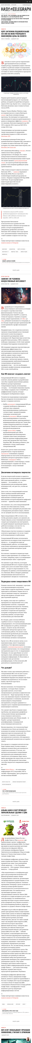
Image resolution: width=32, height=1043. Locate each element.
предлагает (5, 453)
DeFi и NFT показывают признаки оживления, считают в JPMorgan (15, 1031)
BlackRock (4, 147)
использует (11, 404)
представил (12, 430)
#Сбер (24, 1004)
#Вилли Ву (4, 254)
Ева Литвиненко (5, 815)
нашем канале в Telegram (9, 243)
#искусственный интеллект (19, 781)
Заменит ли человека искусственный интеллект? (13, 279)
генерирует (12, 459)
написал (16, 172)
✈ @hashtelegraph (26, 5)
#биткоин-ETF (5, 251)
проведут (21, 840)
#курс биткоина (5, 5)
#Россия (13, 5)
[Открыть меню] (30, 1)
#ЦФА (3, 1004)
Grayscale (13, 147)
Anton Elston (10, 769)
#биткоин (4, 249)
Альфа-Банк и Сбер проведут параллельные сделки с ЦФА (14, 811)
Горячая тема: (8, 13)
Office (24, 319)
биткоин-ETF (5, 136)
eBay (2, 321)
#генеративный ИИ (6, 784)
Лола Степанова (5, 39)
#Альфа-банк (10, 1004)
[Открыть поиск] (27, 1)
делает (3, 115)
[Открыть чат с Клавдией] (28, 1039)
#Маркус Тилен (14, 251)
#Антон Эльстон (6, 781)
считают (22, 150)
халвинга (25, 121)
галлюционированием (15, 647)
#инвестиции (24, 251)
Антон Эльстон (5, 284)
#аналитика (12, 249)
